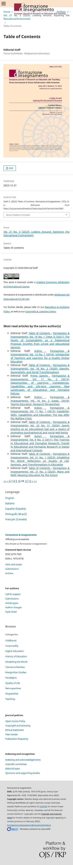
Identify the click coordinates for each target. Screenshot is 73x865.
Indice (40, 351)
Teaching (10, 699)
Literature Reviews (15, 667)
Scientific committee (16, 764)
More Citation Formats (18, 214)
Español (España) (15, 508)
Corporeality (11, 645)
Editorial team (12, 768)
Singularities (11, 693)
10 (19, 481)
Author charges (13, 607)
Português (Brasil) (16, 514)
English (9, 498)
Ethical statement (14, 730)
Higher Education (14, 651)
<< (5, 481)
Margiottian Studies (15, 672)
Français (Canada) (16, 519)
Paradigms (11, 677)
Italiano (9, 503)
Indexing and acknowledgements (23, 759)
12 (26, 481)
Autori (40, 436)
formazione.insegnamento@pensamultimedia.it (29, 825)
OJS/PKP (43, 806)
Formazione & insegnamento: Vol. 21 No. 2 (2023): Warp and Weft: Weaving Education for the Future (40, 471)
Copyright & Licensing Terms (40, 311)
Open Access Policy (15, 721)
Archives (61, 11)
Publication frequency (16, 738)
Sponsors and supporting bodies (22, 773)
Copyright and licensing (17, 725)
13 (29, 481)
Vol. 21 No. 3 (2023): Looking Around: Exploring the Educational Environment (36, 17)
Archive (9, 573)
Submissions (12, 568)
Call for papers (12, 594)
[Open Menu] (3, 3)
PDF (11, 168)
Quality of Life (12, 683)
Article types (11, 603)
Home (7, 11)
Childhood (10, 640)
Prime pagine (39, 375)
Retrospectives (13, 688)
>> (35, 481)
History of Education (16, 656)
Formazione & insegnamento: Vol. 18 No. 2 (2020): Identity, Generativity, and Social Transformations (40, 368)
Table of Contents (40, 333)
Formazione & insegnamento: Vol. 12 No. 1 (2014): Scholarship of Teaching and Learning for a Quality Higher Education (40, 356)
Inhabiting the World (16, 661)
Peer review (11, 734)
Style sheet (11, 611)
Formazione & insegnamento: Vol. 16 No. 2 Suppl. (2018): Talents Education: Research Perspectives (40, 400)
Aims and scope (13, 564)
